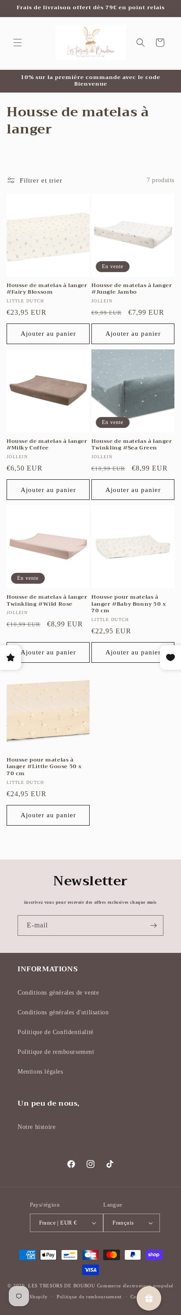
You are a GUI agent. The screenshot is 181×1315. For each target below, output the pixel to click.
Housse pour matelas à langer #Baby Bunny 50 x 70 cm (129, 604)
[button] (17, 42)
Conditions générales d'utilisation (63, 1012)
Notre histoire (36, 1127)
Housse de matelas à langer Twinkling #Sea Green (131, 445)
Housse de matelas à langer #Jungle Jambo (131, 289)
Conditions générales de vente (58, 992)
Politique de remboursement (56, 1052)
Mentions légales (40, 1071)
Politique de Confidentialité (56, 1032)
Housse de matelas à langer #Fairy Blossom (47, 289)
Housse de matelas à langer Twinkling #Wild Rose (47, 600)
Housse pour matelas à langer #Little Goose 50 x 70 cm (44, 767)
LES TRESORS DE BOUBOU (62, 1285)
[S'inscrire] (153, 925)
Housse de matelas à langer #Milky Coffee (47, 445)
